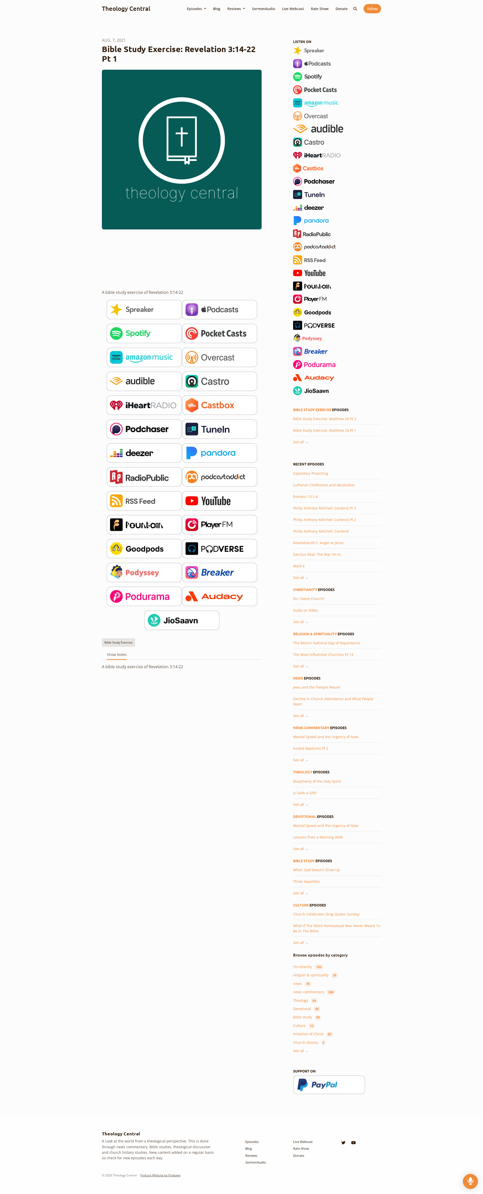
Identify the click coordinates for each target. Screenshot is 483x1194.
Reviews (234, 8)
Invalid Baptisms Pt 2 (310, 748)
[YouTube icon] (353, 1142)
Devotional (304, 816)
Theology (302, 772)
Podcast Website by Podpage (160, 1175)
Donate (342, 8)
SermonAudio (263, 8)
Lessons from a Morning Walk (318, 837)
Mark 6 (299, 566)
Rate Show (320, 8)
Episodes (195, 8)
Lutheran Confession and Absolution (324, 485)
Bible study (304, 860)
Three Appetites (306, 881)
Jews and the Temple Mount (316, 687)
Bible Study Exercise (312, 409)
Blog (216, 8)
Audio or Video (305, 610)
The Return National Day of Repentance (326, 643)
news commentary (311, 727)
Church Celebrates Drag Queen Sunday (326, 914)
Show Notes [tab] (117, 654)
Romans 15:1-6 (305, 496)
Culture (301, 905)
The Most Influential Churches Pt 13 (323, 654)
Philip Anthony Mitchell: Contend (321, 531)
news (298, 678)
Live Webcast (293, 8)
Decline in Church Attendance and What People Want (333, 701)
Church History (308, 1042)
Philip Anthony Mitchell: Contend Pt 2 (324, 519)
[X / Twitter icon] (343, 1142)
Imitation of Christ (312, 1033)
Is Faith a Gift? (305, 792)
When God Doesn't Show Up (316, 869)
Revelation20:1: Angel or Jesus (318, 542)
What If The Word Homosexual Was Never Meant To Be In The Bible (336, 928)
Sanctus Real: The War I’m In (317, 554)
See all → (301, 442)
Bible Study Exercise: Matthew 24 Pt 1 (324, 430)
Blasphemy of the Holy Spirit (317, 781)
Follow (372, 8)
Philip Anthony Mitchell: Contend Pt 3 (324, 508)
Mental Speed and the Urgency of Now (325, 736)
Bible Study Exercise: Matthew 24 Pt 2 (324, 418)
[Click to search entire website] (355, 8)
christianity (305, 589)
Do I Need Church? (309, 598)
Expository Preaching (310, 473)
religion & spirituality (315, 633)
